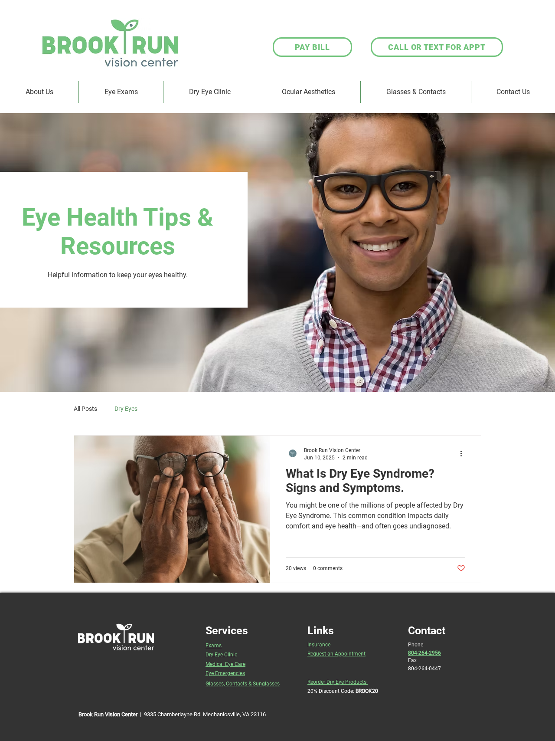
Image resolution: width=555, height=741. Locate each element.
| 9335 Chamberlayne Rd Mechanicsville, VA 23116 (201, 714)
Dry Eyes (125, 408)
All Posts (85, 408)
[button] (416, 92)
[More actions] (464, 453)
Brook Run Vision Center (107, 714)
